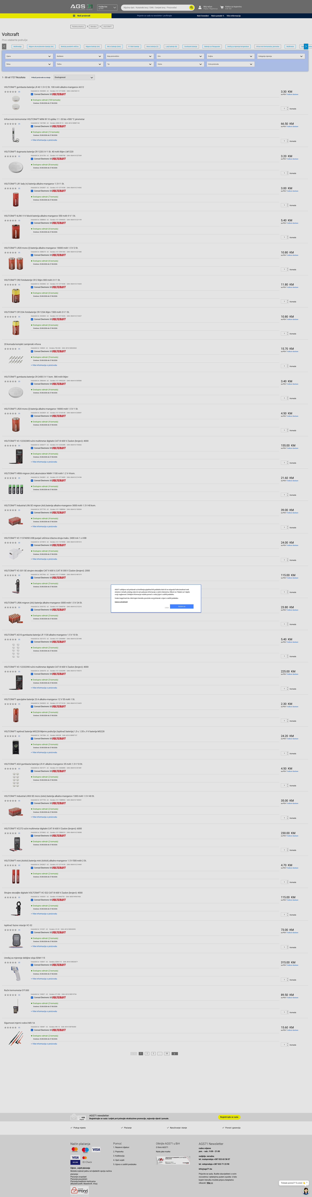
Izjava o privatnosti (121, 602)
